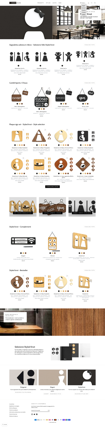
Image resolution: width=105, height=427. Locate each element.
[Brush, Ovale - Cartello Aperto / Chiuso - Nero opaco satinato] (83, 104)
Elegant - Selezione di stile (52, 393)
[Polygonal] (23, 377)
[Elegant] (52, 377)
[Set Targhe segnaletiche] (23, 207)
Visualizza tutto (90, 44)
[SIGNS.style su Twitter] (34, 414)
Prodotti (40, 2)
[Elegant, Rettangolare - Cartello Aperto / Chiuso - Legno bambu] (63, 104)
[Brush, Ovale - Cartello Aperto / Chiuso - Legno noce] (88, 104)
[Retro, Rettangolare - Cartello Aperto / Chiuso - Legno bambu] (19, 104)
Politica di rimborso (13, 416)
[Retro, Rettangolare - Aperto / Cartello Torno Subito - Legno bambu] (41, 109)
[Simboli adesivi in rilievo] (82, 207)
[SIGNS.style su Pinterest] (36, 414)
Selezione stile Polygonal (23, 392)
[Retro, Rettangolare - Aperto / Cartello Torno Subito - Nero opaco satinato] (39, 109)
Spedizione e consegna (14, 406)
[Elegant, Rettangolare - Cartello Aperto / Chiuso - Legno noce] (66, 104)
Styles (48, 2)
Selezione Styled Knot (82, 393)
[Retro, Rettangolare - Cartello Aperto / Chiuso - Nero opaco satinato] (17, 104)
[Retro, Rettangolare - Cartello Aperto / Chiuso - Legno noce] (22, 104)
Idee (60, 2)
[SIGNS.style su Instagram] (32, 414)
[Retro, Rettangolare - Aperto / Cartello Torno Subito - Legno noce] (44, 109)
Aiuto (55, 2)
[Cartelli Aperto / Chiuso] (52, 207)
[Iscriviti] (49, 410)
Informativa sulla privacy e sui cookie (17, 412)
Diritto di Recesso (13, 408)
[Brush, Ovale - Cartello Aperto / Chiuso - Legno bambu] (85, 104)
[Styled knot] (82, 377)
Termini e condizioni (13, 410)
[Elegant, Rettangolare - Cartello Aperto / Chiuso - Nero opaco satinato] (61, 104)
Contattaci (11, 404)
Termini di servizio (13, 414)
